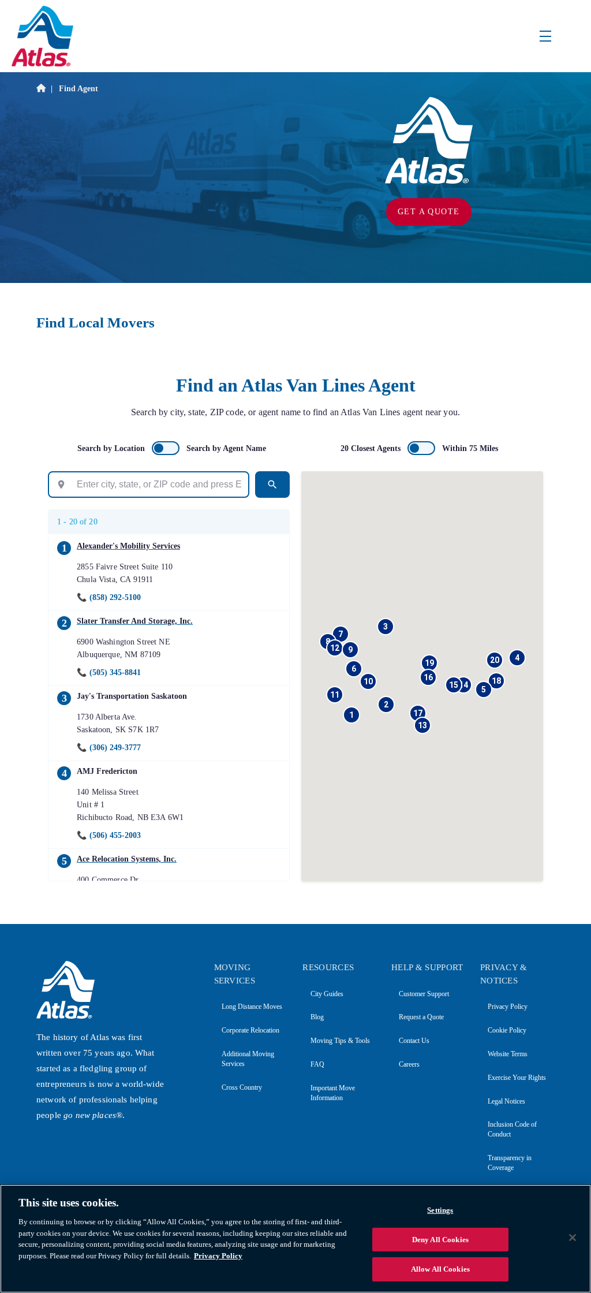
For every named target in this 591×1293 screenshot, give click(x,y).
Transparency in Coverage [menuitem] (510, 1163)
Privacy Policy (218, 1255)
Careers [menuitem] (409, 1064)
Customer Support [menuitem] (424, 994)
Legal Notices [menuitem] (506, 1101)
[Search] (272, 484)
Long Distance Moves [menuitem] (252, 1007)
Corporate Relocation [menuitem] (250, 1030)
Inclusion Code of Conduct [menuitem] (512, 1129)
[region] (295, 1238)
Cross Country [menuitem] (242, 1087)
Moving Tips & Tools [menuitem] (340, 1041)
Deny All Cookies (440, 1239)
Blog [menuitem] (317, 1017)
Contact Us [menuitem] (414, 1041)
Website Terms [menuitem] (508, 1054)
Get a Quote (428, 211)
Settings (440, 1210)
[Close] (572, 1237)
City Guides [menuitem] (327, 994)
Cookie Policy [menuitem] (507, 1030)
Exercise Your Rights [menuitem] (517, 1078)
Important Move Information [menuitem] (333, 1093)
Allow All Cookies (440, 1269)
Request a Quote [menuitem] (421, 1017)
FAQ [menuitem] (317, 1064)
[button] (351, 715)
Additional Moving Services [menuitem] (248, 1059)
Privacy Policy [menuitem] (508, 1007)
